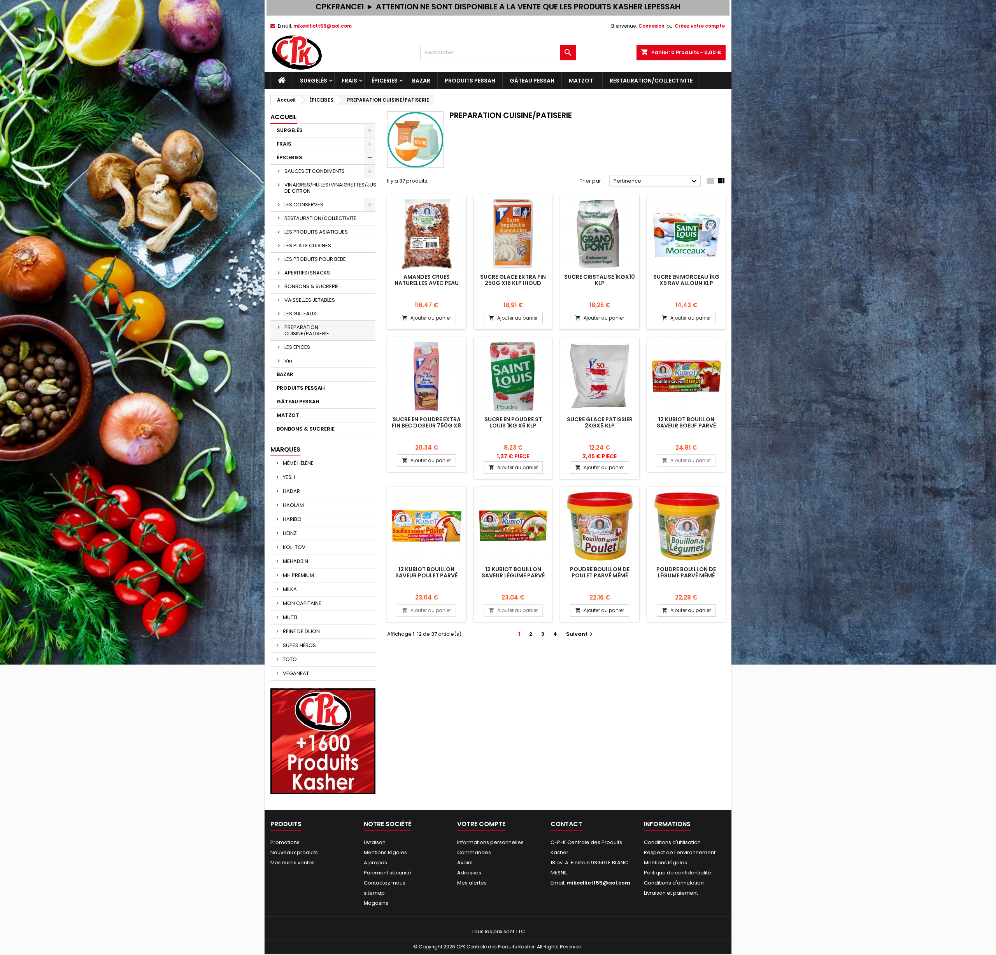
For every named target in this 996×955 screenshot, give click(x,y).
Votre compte (481, 824)
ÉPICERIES (385, 80)
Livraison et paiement (671, 893)
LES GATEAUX (300, 313)
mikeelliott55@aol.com (322, 26)
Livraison (375, 842)
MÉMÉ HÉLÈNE (298, 463)
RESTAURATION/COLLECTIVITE (651, 80)
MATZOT (582, 80)
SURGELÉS (313, 80)
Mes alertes (472, 882)
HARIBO (292, 519)
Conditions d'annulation (674, 882)
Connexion (651, 26)
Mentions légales (385, 852)
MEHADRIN (295, 561)
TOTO (289, 659)
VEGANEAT (295, 673)
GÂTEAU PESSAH (532, 80)
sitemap (374, 893)
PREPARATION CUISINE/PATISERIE (306, 330)
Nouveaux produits (294, 852)
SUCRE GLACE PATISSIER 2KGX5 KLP (600, 422)
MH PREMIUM (298, 575)
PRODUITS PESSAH (470, 80)
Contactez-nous (384, 882)
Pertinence (656, 181)
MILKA (289, 589)
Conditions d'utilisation (672, 842)
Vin (288, 360)
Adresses (469, 872)
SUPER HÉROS (299, 645)
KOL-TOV (293, 547)
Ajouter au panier (426, 318)
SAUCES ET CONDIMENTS (314, 171)
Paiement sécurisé (387, 872)
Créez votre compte (700, 26)
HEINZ (289, 533)
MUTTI (289, 617)
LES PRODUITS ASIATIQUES (316, 232)
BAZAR (421, 80)
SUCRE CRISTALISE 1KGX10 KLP (599, 280)
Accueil (283, 117)
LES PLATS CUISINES (307, 245)
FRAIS (349, 80)
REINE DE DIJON (301, 631)
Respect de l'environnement (679, 852)
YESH (288, 477)
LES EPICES (297, 347)
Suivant (580, 634)
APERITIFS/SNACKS (307, 272)
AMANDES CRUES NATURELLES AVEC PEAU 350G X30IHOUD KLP (427, 283)
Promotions (285, 842)
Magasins (376, 903)
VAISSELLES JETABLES (309, 300)
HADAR (291, 491)
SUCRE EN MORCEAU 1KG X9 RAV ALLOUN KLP (686, 280)
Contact (566, 824)
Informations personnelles (490, 842)
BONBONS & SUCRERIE (311, 286)
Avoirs (465, 862)
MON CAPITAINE (301, 603)
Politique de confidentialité (677, 872)
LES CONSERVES (303, 204)
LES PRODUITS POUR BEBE (315, 259)
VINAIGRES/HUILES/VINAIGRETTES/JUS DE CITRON (329, 188)
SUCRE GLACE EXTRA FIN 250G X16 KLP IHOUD (513, 280)
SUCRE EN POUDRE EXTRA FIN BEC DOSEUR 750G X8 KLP (426, 425)
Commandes (474, 852)
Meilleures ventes (292, 862)
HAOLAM (293, 505)
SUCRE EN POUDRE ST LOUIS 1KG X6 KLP (513, 422)
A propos (375, 862)
